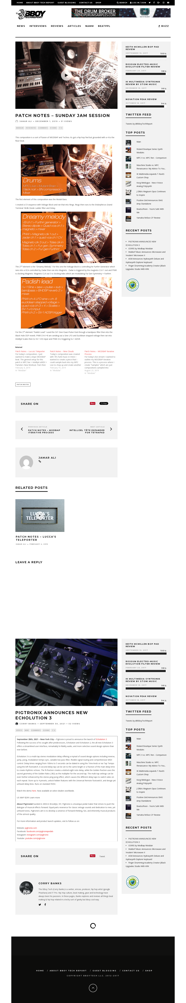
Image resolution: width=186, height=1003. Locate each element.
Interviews (38, 26)
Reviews (57, 26)
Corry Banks (27, 724)
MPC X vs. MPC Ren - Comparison (152, 157)
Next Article (97, 427)
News (21, 26)
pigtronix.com (31, 828)
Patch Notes (31, 128)
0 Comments (43, 128)
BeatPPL (104, 26)
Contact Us (85, 3)
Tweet (102, 856)
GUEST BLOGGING (67, 3)
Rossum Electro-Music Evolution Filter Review (143, 65)
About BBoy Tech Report (40, 3)
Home (20, 3)
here (34, 790)
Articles (74, 26)
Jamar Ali (25, 121)
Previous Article (37, 427)
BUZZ (164, 26)
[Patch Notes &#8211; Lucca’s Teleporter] (32, 361)
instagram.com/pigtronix (37, 834)
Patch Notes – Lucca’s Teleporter (36, 538)
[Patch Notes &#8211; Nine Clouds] (67, 361)
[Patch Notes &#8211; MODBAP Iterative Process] (102, 362)
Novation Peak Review (141, 99)
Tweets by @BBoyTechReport (139, 123)
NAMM (89, 26)
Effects (19, 730)
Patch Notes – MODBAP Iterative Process (44, 431)
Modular (19, 128)
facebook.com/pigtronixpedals (40, 831)
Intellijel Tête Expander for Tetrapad (87, 431)
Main (139, 141)
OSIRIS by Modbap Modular (140, 248)
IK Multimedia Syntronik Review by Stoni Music (143, 82)
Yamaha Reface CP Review (148, 217)
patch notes (23, 384)
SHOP (98, 3)
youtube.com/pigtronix (35, 838)
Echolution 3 (101, 739)
